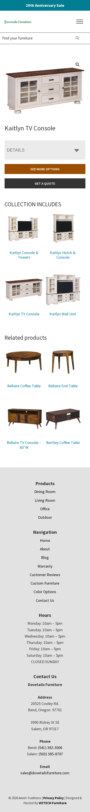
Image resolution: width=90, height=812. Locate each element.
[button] (77, 64)
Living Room (45, 500)
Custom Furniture (45, 583)
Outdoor (45, 517)
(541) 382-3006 (50, 747)
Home (45, 540)
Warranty (45, 566)
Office (45, 508)
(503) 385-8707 (51, 753)
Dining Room (44, 491)
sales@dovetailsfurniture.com (44, 772)
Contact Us (45, 600)
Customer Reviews (45, 574)
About (45, 548)
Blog (45, 557)
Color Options (45, 591)
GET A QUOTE (45, 183)
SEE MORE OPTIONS (45, 169)
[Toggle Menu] (79, 22)
